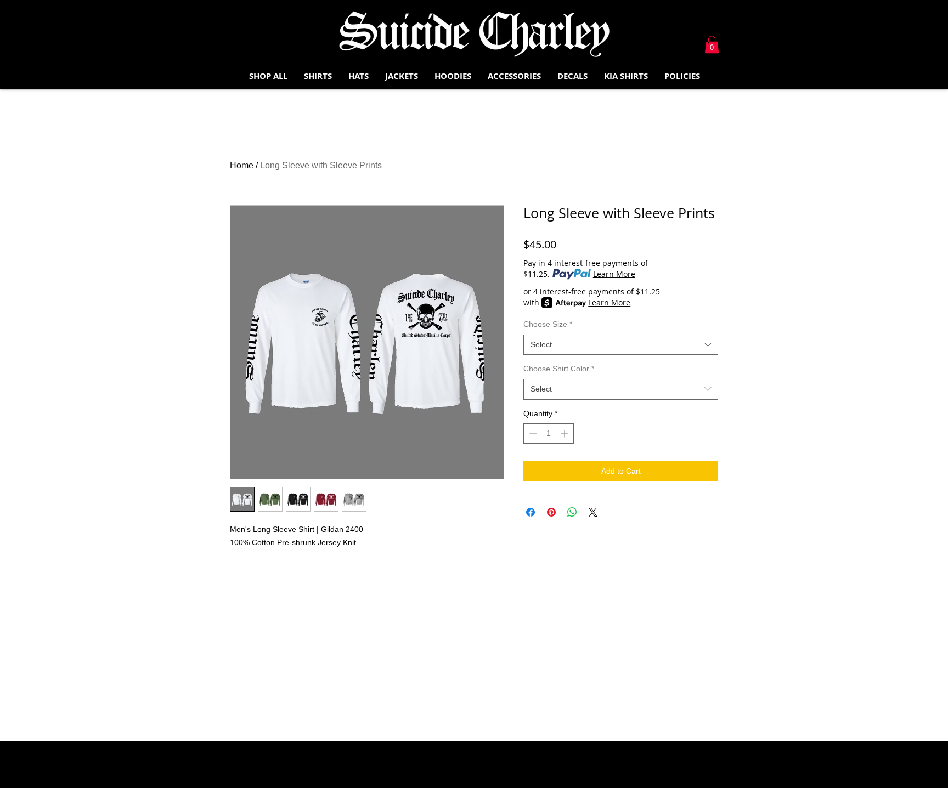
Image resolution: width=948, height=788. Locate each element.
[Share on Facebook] (530, 512)
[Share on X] (593, 512)
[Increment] (565, 433)
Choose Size (547, 324)
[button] (711, 44)
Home (241, 165)
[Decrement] (532, 433)
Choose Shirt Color (558, 368)
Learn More (614, 274)
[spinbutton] (548, 433)
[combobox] (620, 345)
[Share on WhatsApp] (572, 512)
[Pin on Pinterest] (551, 512)
